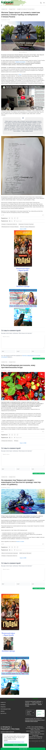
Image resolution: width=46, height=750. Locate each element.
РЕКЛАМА (16, 729)
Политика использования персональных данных (14, 741)
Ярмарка (3, 706)
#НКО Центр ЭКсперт (25, 553)
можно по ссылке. (20, 541)
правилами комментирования (31, 721)
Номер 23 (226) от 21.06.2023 (25, 9)
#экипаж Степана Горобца (26, 224)
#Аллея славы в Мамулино (27, 226)
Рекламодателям (6, 709)
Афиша (3, 711)
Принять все (15, 744)
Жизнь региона (30, 704)
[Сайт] (38, 351)
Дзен (12, 221)
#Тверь (16, 440)
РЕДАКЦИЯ (5, 729)
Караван (3, 704)
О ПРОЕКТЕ (5, 727)
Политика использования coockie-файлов (11, 733)
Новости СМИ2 (23, 229)
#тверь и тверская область (9, 224)
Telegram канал (18, 221)
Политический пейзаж (33, 701)
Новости (4, 9)
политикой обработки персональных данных (34, 720)
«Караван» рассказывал (20, 61)
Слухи (27, 703)
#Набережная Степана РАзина (10, 226)
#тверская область (7, 440)
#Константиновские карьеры (10, 553)
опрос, (20, 74)
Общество (12, 9)
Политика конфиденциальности (29, 355)
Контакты (3, 713)
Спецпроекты (36, 703)
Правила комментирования (7, 731)
